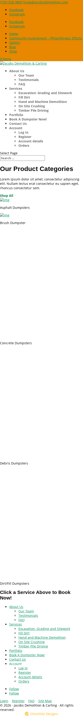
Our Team (26, 75)
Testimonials (28, 80)
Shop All (6, 195)
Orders (23, 145)
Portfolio (16, 115)
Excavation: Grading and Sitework (45, 93)
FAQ (21, 84)
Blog (12, 47)
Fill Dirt (24, 97)
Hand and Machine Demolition (42, 101)
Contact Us (18, 123)
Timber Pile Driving (33, 110)
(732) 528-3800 (11, 2)
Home (13, 34)
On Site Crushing (31, 106)
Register (24, 137)
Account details (30, 141)
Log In (23, 132)
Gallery (14, 42)
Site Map (45, 701)
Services (15, 88)
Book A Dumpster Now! (28, 119)
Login (4, 701)
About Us (16, 71)
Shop (13, 51)
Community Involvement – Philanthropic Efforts (45, 38)
